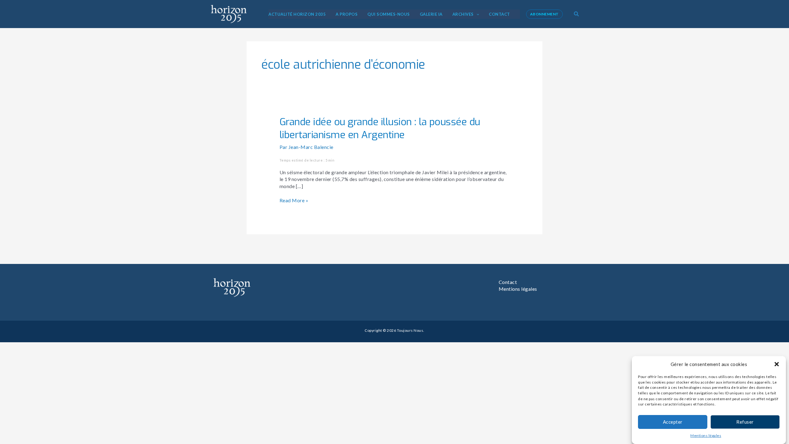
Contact (508, 282)
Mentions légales (705, 436)
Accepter (673, 422)
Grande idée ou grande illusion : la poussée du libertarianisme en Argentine (380, 128)
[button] (777, 364)
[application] (476, 14)
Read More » (294, 200)
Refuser (745, 422)
